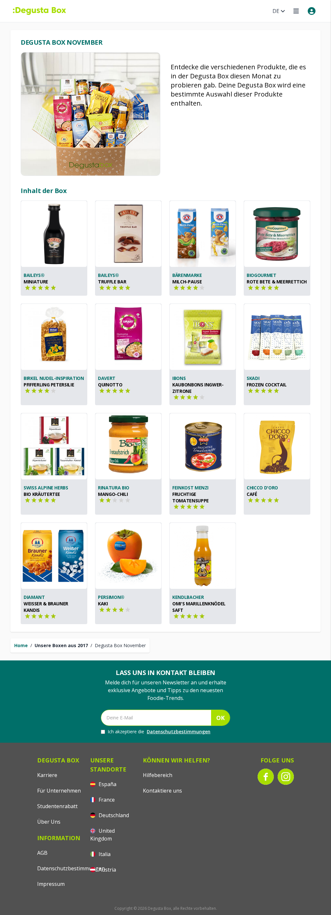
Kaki (103, 603)
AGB (42, 852)
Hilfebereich (157, 775)
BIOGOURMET (261, 275)
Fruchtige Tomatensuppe (190, 497)
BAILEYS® (34, 275)
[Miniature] (54, 234)
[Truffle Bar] (128, 234)
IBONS (179, 378)
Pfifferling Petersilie (49, 385)
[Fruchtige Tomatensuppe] (203, 446)
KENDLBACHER (188, 597)
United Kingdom (102, 834)
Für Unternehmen (59, 790)
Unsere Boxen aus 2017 (61, 645)
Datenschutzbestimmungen (178, 731)
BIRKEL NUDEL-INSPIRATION (54, 378)
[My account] (311, 11)
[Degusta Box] (39, 11)
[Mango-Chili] (128, 446)
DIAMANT (34, 597)
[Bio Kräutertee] (54, 446)
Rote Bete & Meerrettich (277, 282)
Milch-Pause (187, 282)
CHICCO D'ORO (262, 488)
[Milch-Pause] (203, 234)
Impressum (51, 883)
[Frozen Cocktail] (277, 337)
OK (220, 718)
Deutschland (113, 815)
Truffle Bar (112, 282)
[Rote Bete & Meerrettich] (277, 234)
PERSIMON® (111, 597)
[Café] (277, 446)
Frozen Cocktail (267, 385)
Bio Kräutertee (42, 494)
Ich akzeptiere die (159, 731)
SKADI (253, 378)
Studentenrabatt (57, 806)
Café (252, 494)
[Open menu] (296, 11)
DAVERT (106, 378)
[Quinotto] (128, 337)
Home (21, 645)
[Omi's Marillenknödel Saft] (203, 556)
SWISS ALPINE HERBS (46, 488)
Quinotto (110, 385)
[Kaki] (128, 556)
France (106, 799)
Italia (104, 854)
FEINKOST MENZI (190, 488)
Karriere (47, 775)
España (106, 784)
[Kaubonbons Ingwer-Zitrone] (203, 337)
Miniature (36, 282)
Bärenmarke (187, 275)
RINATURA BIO (113, 488)
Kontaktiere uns (162, 790)
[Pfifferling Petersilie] (54, 337)
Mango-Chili (113, 494)
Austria (106, 869)
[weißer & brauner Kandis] (54, 556)
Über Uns (48, 821)
